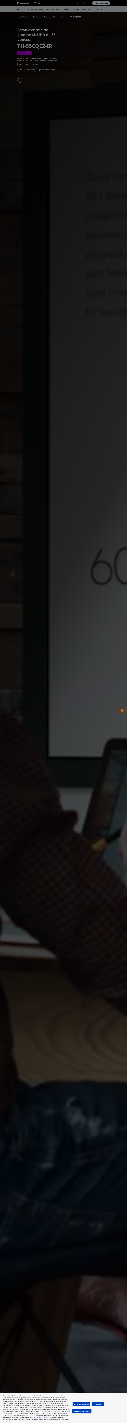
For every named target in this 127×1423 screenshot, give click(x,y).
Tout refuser (98, 1404)
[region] (63, 1408)
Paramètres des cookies (81, 1404)
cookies (14, 1417)
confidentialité (35, 1417)
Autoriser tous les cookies (82, 1411)
